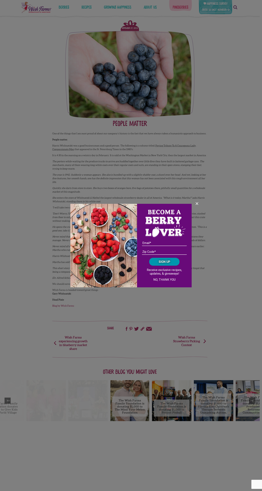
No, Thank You (164, 279)
